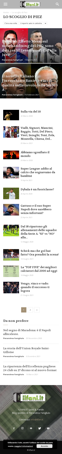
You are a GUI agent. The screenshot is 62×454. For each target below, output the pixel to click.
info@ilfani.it (37, 419)
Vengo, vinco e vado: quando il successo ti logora (35, 287)
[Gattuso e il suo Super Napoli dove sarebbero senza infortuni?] (11, 210)
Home (6, 12)
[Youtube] (48, 428)
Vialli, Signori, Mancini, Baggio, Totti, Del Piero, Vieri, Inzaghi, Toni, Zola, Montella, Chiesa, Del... (38, 133)
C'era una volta (10, 23)
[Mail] (31, 428)
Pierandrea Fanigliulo (12, 60)
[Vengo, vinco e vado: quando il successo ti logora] (11, 287)
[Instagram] (22, 428)
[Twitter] (39, 428)
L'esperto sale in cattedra (31, 23)
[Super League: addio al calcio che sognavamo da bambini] (11, 172)
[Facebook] (14, 428)
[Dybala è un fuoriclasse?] (11, 193)
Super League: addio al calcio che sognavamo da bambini (38, 172)
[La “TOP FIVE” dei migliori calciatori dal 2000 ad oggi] (11, 271)
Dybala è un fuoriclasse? (37, 189)
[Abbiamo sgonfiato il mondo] (11, 155)
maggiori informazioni (23, 446)
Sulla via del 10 (31, 111)
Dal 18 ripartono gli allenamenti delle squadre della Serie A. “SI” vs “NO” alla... (39, 232)
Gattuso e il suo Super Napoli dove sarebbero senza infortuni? (36, 209)
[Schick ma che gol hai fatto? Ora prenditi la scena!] (11, 255)
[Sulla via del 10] (11, 115)
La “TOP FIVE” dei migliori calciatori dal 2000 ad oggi (39, 269)
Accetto (44, 446)
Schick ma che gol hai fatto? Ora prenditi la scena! (40, 252)
